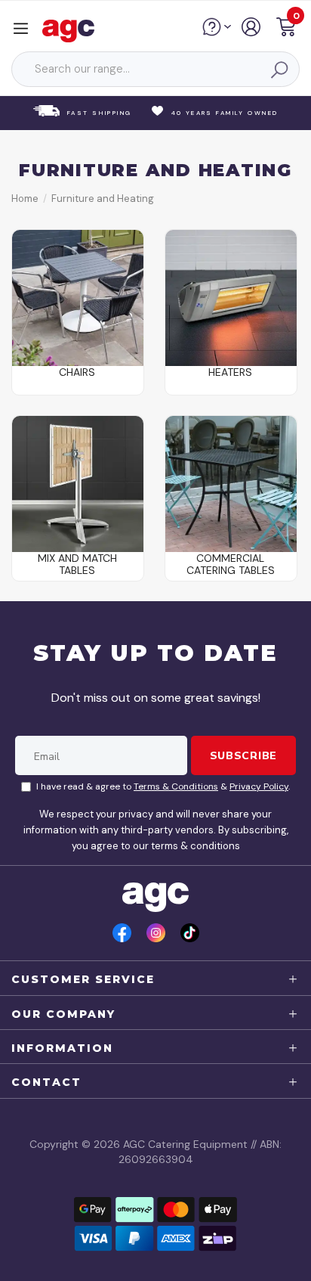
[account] (252, 32)
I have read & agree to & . (163, 786)
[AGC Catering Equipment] (72, 30)
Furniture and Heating (102, 198)
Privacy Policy (258, 786)
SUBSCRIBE (243, 755)
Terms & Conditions (176, 786)
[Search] (278, 69)
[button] (286, 29)
